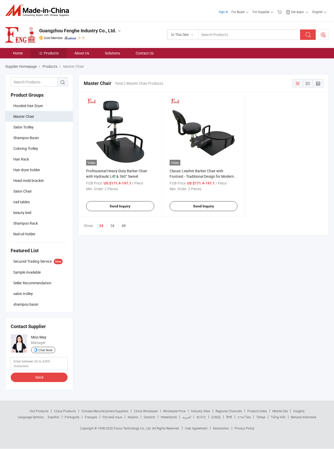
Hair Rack (21, 159)
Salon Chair (22, 191)
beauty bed (22, 212)
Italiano (133, 417)
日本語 (216, 417)
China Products (65, 411)
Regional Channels (229, 411)
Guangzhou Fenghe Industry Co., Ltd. (77, 30)
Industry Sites (200, 411)
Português (72, 417)
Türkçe (260, 417)
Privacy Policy (244, 428)
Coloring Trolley (25, 148)
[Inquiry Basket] (280, 12)
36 (112, 225)
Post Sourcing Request (323, 34)
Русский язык (112, 417)
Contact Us (145, 53)
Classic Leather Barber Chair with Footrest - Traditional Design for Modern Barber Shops (202, 176)
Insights (299, 411)
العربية (186, 417)
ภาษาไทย (244, 417)
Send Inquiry (120, 206)
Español (53, 417)
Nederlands (169, 417)
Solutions (112, 53)
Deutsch (149, 417)
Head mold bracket (28, 180)
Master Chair (23, 116)
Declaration (221, 428)
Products (51, 53)
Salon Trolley (23, 127)
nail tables (21, 201)
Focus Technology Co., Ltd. (133, 428)
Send (39, 377)
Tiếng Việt (278, 417)
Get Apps (297, 12)
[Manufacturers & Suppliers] (38, 10)
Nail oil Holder (24, 233)
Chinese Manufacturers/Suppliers (104, 411)
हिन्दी (229, 417)
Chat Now (45, 350)
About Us (81, 53)
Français (91, 417)
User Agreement (196, 428)
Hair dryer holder (26, 169)
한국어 (201, 417)
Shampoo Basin (26, 137)
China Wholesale (146, 411)
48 (124, 225)
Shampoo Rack (25, 223)
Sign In (223, 12)
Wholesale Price (174, 411)
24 (101, 226)
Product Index (257, 411)
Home (18, 53)
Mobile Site (280, 411)
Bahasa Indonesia (303, 417)
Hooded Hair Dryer (28, 105)
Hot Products (39, 411)
